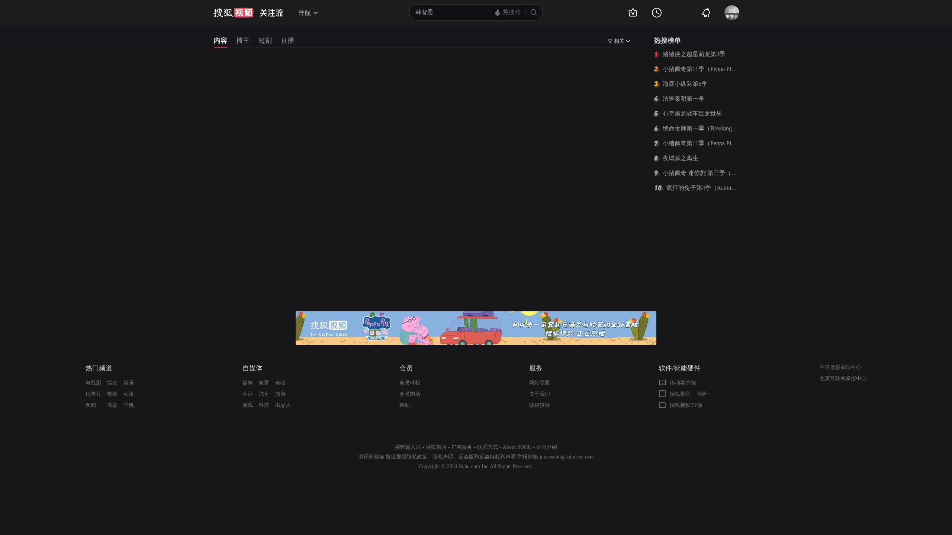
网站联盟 (539, 383)
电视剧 (93, 383)
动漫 (128, 394)
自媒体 (252, 368)
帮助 (404, 405)
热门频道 (99, 368)
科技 (264, 405)
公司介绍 (546, 447)
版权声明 (442, 457)
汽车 (264, 394)
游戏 (247, 405)
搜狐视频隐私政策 (406, 457)
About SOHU (517, 447)
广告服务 (461, 447)
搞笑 (247, 383)
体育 (112, 405)
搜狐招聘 (436, 447)
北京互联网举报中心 (843, 378)
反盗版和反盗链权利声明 (487, 457)
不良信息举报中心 (840, 367)
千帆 (128, 405)
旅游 (280, 394)
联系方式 (487, 447)
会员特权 (409, 383)
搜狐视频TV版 (686, 405)
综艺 (112, 383)
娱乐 (128, 383)
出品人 (283, 405)
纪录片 (93, 394)
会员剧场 (409, 394)
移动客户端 (683, 383)
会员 (406, 368)
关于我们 (539, 394)
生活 (247, 394)
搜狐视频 (233, 12)
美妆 (280, 383)
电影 (112, 394)
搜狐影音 (680, 394)
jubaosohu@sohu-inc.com (567, 457)
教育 (264, 383)
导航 (304, 13)
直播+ (703, 394)
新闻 (91, 405)
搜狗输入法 (408, 447)
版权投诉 (539, 405)
